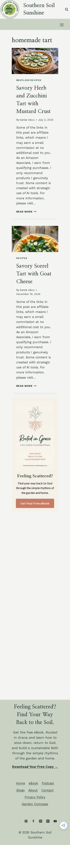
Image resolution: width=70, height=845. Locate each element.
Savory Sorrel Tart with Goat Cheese (33, 274)
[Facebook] (33, 821)
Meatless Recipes (28, 80)
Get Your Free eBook (35, 503)
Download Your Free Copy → (35, 767)
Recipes (21, 258)
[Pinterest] (26, 821)
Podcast (48, 783)
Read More (26, 211)
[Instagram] (40, 821)
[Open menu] (62, 25)
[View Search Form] (66, 9)
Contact (47, 790)
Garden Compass (35, 804)
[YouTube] (55, 821)
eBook (33, 783)
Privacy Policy (35, 797)
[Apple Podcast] (48, 821)
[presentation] (35, 61)
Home (20, 783)
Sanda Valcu (27, 119)
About (33, 790)
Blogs (20, 790)
